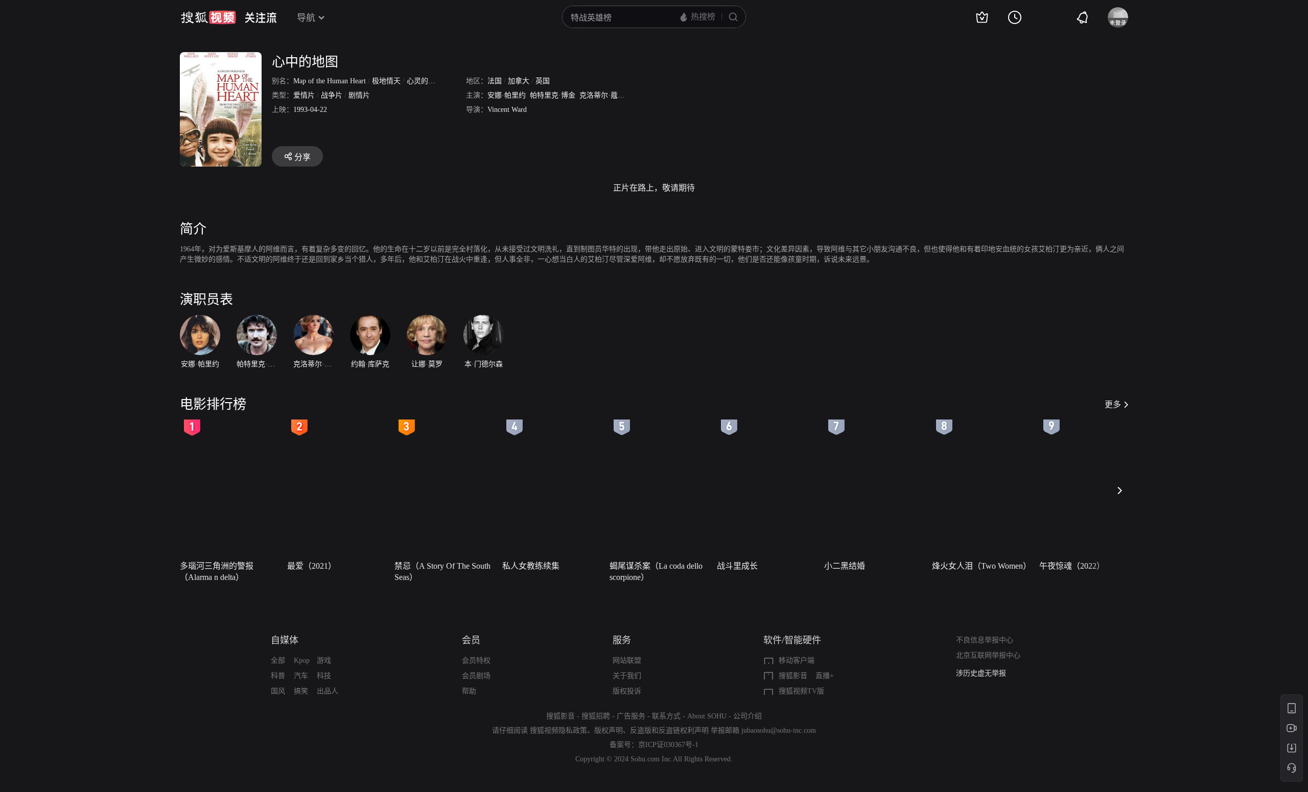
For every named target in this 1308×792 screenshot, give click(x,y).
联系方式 (666, 716)
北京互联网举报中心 (988, 655)
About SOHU (707, 716)
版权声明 (608, 730)
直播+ (824, 676)
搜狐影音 (793, 676)
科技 (324, 676)
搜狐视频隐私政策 (558, 730)
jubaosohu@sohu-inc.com (778, 730)
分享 (302, 157)
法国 (494, 81)
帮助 (469, 691)
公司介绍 (747, 716)
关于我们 (627, 676)
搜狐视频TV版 (801, 691)
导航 (306, 17)
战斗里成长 (737, 566)
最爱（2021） (311, 566)
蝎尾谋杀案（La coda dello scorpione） (656, 571)
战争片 (331, 95)
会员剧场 (476, 676)
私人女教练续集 (530, 566)
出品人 (327, 691)
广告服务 (631, 716)
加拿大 (518, 81)
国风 (278, 691)
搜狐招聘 (595, 716)
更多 (1113, 404)
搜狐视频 (208, 17)
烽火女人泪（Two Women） (981, 566)
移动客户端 (796, 660)
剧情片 (359, 95)
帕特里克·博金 (552, 95)
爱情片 (304, 95)
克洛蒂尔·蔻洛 (602, 95)
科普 (278, 676)
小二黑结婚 (844, 566)
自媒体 (284, 640)
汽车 (301, 676)
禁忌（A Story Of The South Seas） (442, 571)
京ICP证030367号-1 (668, 745)
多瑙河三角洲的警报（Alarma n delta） (216, 571)
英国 (542, 81)
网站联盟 (627, 660)
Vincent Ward (507, 109)
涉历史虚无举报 (981, 670)
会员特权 (476, 660)
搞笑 (301, 691)
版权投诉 (627, 691)
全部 (278, 660)
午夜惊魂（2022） (1072, 566)
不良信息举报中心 (984, 640)
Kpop (302, 660)
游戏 (324, 660)
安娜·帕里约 (506, 95)
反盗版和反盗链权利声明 (669, 730)
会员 (471, 640)
